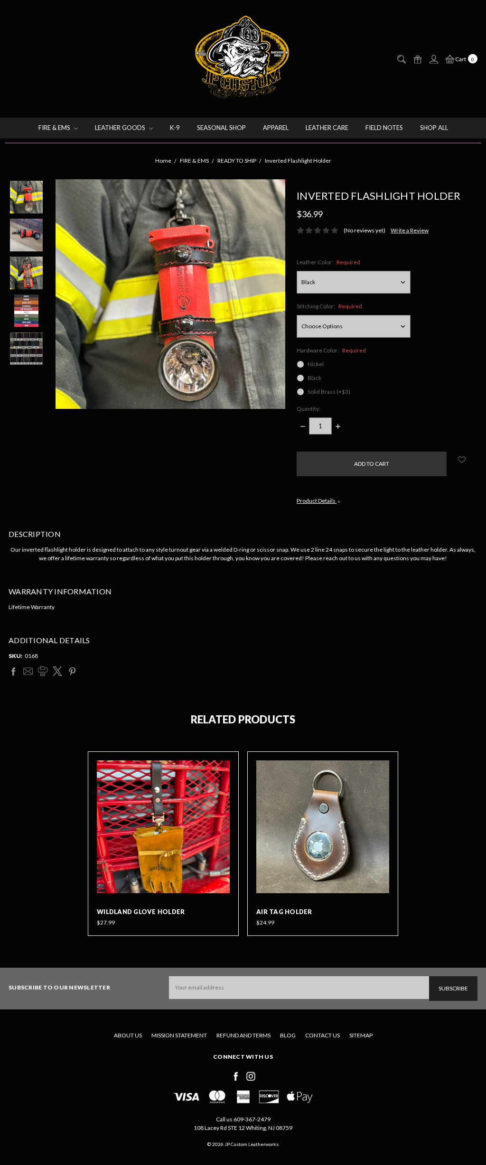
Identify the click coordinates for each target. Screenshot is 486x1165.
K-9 (175, 127)
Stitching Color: (329, 306)
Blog (288, 1035)
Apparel (276, 127)
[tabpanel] (163, 843)
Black (314, 377)
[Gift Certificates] (417, 59)
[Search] (401, 59)
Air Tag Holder (284, 911)
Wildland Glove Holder (141, 911)
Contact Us (322, 1035)
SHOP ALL (434, 127)
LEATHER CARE (327, 127)
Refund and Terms (243, 1035)
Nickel (316, 364)
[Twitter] (57, 671)
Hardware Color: (331, 350)
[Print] (42, 671)
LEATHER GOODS (121, 127)
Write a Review (410, 230)
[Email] (28, 671)
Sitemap (361, 1035)
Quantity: (308, 408)
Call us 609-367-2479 (243, 1119)
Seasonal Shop (221, 127)
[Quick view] (223, 767)
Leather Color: (328, 262)
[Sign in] (433, 59)
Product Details (316, 500)
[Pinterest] (72, 671)
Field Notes (384, 127)
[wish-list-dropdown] (462, 459)
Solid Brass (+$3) (329, 391)
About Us (128, 1035)
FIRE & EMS (55, 127)
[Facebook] (13, 671)
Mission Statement (179, 1035)
